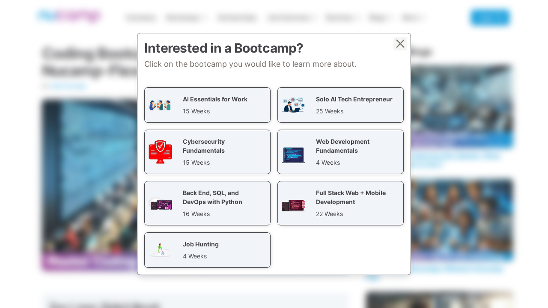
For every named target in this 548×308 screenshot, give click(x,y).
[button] (207, 105)
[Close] (400, 43)
